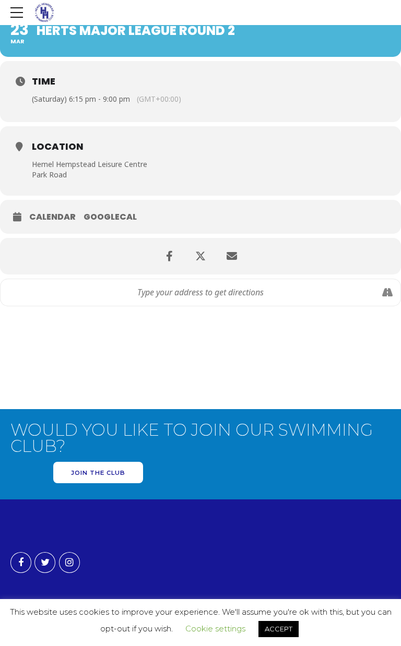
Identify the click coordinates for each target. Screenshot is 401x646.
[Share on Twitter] (200, 256)
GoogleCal (110, 217)
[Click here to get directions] (387, 292)
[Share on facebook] (169, 256)
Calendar (52, 217)
